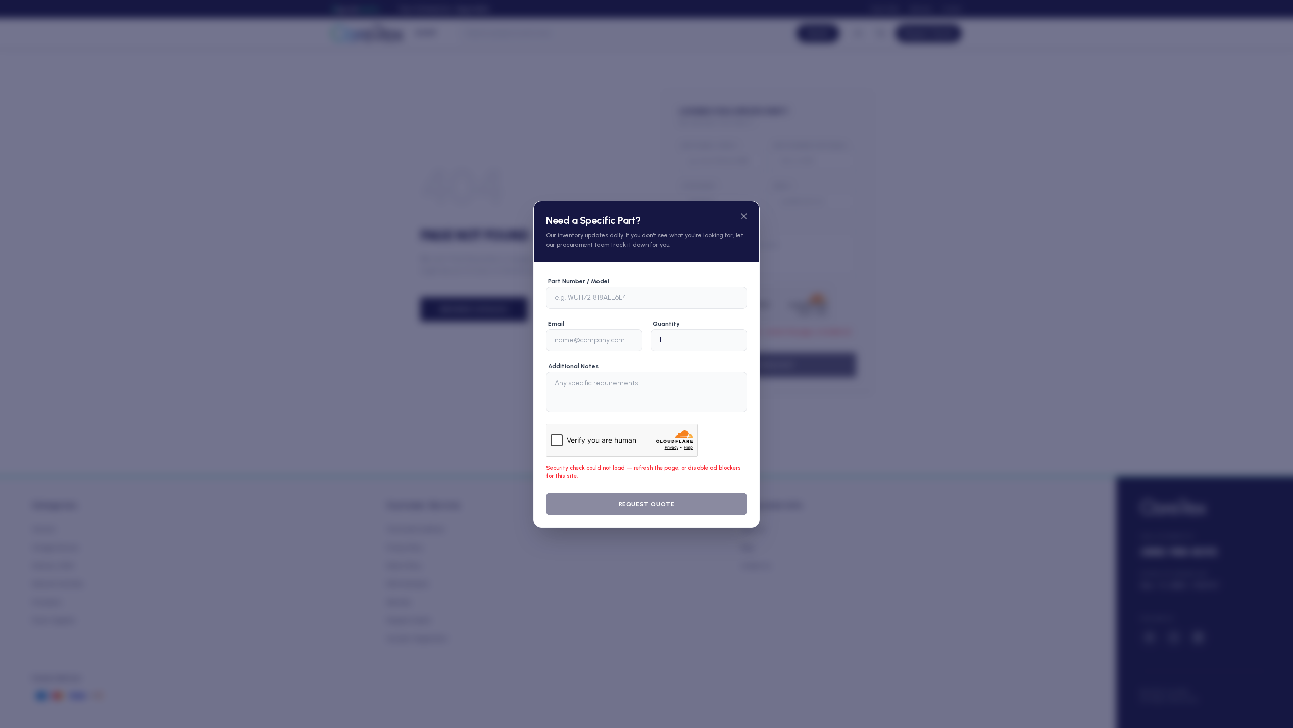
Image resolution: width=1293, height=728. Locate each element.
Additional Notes (573, 366)
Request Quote (647, 504)
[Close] (744, 216)
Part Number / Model (578, 281)
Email (556, 323)
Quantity (666, 323)
